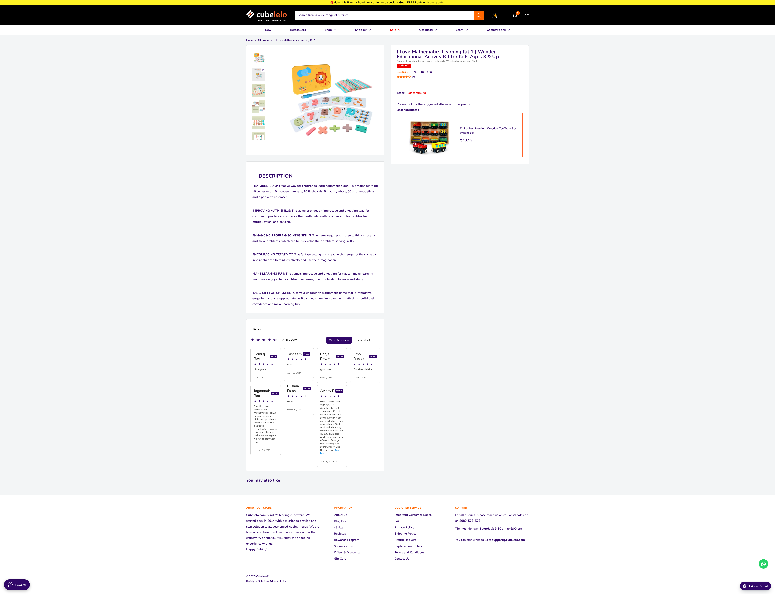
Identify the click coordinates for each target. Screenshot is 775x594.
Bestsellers (298, 30)
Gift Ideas (426, 30)
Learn (460, 30)
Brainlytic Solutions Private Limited (267, 581)
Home (249, 40)
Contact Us (402, 559)
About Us (340, 515)
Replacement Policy (408, 546)
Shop (328, 30)
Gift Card (340, 559)
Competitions (496, 30)
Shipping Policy (405, 534)
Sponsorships (343, 546)
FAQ (398, 521)
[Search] (479, 15)
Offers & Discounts (347, 552)
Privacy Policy (404, 527)
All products (264, 40)
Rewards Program (346, 540)
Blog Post (340, 521)
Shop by (361, 30)
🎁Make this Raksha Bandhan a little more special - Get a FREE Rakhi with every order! (387, 2)
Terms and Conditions (409, 552)
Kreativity (402, 72)
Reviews (340, 534)
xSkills (338, 527)
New (268, 30)
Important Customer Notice (413, 515)
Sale (393, 30)
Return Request (405, 540)
